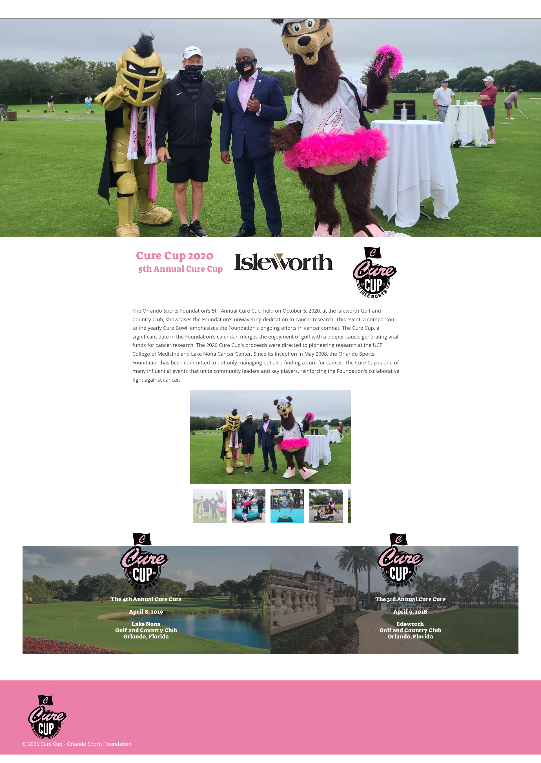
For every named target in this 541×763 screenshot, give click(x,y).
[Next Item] (341, 437)
